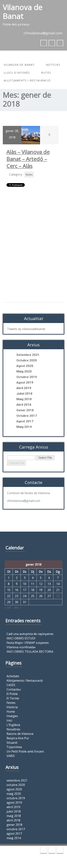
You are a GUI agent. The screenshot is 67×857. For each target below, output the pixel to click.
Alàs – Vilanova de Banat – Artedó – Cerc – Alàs (28, 158)
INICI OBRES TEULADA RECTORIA (30, 652)
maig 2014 (24, 427)
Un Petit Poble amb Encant (25, 751)
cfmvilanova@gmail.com (43, 33)
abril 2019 (23, 388)
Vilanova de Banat (19, 64)
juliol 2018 (24, 393)
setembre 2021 (27, 355)
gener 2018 (25, 410)
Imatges (12, 716)
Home (11, 712)
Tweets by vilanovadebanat (26, 329)
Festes (11, 703)
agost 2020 (24, 366)
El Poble (12, 694)
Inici (9, 720)
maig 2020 (24, 371)
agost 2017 (24, 421)
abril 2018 (23, 404)
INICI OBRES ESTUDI (21, 638)
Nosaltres (13, 729)
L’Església (13, 725)
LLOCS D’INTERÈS (17, 72)
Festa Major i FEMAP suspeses (28, 643)
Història (12, 707)
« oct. (8, 607)
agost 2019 (24, 382)
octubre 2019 (26, 377)
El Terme (13, 698)
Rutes (46, 72)
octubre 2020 (26, 360)
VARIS (11, 756)
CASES (11, 685)
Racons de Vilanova (20, 734)
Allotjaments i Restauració (27, 80)
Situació (12, 743)
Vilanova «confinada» (21, 647)
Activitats (13, 676)
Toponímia (14, 747)
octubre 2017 (26, 416)
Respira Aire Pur (18, 738)
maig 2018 (24, 399)
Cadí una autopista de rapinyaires (30, 634)
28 (58, 596)
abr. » (18, 607)
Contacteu (14, 689)
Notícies (53, 64)
